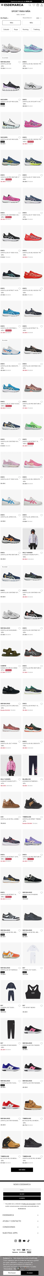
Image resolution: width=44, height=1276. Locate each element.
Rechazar (12, 1273)
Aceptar (30, 1273)
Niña (18, 14)
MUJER (22, 1194)
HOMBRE (22, 1198)
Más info (17, 1269)
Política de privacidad (28, 1204)
